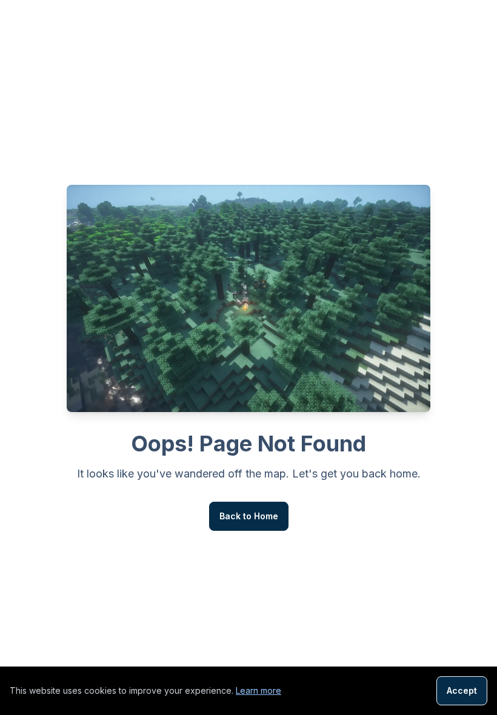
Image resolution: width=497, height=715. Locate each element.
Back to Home (248, 516)
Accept (462, 690)
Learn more (258, 690)
